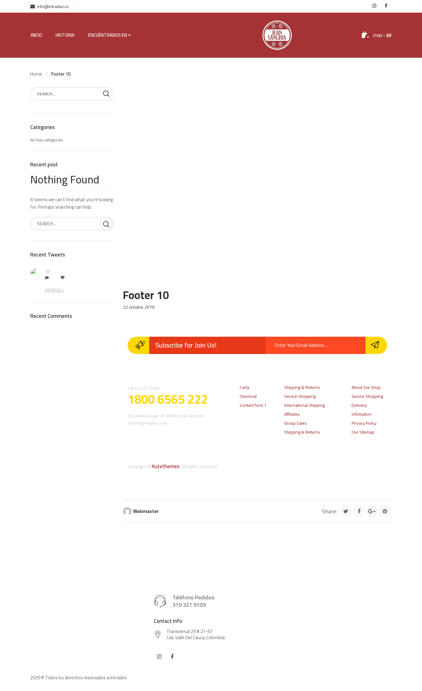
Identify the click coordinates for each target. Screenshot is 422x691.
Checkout (248, 396)
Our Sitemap (363, 432)
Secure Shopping (300, 396)
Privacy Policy (364, 423)
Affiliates (292, 414)
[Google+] (372, 511)
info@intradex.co (53, 6)
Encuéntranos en (107, 35)
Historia (65, 35)
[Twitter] (346, 511)
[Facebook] (359, 511)
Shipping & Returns (302, 387)
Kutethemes (165, 466)
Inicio (36, 35)
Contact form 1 (253, 405)
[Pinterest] (385, 511)
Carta (244, 387)
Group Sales (295, 423)
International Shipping (304, 405)
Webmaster (146, 511)
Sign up (376, 345)
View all (54, 290)
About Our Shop (366, 387)
